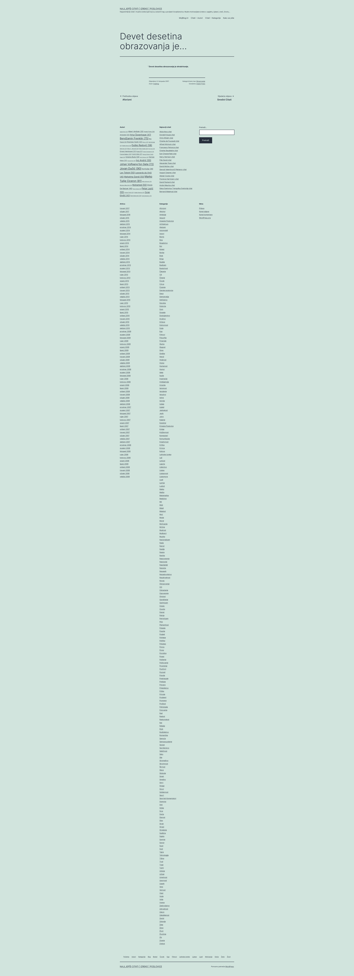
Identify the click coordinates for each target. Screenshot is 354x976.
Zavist (161, 918)
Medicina (162, 499)
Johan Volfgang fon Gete (137, 164)
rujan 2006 (124, 455)
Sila (160, 757)
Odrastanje (163, 590)
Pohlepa (162, 638)
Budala (162, 262)
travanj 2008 (125, 395)
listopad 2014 (125, 234)
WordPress (229, 967)
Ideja (161, 372)
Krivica (162, 448)
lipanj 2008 (124, 388)
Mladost (162, 511)
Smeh (161, 776)
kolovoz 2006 (125, 458)
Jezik (161, 413)
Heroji (161, 357)
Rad (161, 713)
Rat (160, 723)
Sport (161, 795)
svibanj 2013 (125, 287)
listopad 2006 (125, 451)
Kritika (161, 445)
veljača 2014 (125, 259)
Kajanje (162, 420)
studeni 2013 (125, 268)
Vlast (161, 893)
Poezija (162, 631)
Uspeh (161, 884)
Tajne (161, 852)
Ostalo (162, 606)
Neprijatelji (163, 565)
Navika (162, 555)
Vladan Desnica (139, 192)
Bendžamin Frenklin (134, 138)
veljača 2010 (124, 325)
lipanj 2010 (124, 312)
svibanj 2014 (125, 249)
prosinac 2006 (125, 445)
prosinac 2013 (125, 265)
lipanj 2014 (124, 246)
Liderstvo (163, 467)
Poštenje (162, 660)
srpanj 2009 (124, 347)
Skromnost (163, 764)
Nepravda (163, 562)
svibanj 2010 (125, 316)
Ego (161, 331)
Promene (162, 701)
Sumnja (162, 840)
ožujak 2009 (124, 360)
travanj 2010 (125, 319)
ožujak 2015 (124, 218)
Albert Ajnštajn (136, 131)
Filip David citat (165, 160)
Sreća (161, 814)
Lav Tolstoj (127, 172)
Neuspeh (162, 571)
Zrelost (162, 944)
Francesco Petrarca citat (169, 147)
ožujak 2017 (124, 211)
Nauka (161, 552)
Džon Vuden (143, 148)
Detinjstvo (163, 300)
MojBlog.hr (183, 18)
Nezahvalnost (164, 578)
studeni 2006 (125, 448)
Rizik (161, 729)
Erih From (151, 148)
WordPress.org (205, 218)
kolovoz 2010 (125, 306)
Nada (161, 543)
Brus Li (145, 142)
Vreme (162, 903)
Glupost (162, 347)
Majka (161, 489)
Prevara (162, 685)
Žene (161, 928)
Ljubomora (163, 477)
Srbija (161, 808)
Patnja (161, 615)
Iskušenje (163, 391)
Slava (161, 770)
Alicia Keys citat (165, 132)
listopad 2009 (125, 338)
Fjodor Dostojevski (148, 151)
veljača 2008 (125, 401)
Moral (161, 521)
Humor (162, 369)
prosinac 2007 (125, 407)
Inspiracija (163, 379)
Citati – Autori (197, 18)
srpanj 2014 (124, 243)
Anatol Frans (200, 84)
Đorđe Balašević (147, 195)
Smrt (161, 783)
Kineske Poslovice (166, 426)
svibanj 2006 (125, 467)
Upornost (163, 880)
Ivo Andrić (143, 160)
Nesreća (162, 568)
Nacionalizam (164, 540)
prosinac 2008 (125, 369)
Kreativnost (164, 442)
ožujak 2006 (124, 473)
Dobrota (162, 306)
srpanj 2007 (124, 423)
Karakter (162, 423)
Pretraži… (203, 127)
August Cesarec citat (167, 173)
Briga (161, 259)
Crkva (161, 284)
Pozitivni (162, 669)
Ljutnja (162, 483)
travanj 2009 (125, 357)
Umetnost (163, 877)
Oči (160, 587)
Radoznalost (164, 720)
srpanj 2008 (124, 385)
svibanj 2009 (125, 354)
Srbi (161, 805)
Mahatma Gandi (134, 176)
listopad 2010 (125, 300)
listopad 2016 (125, 215)
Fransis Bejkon (125, 154)
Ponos (161, 647)
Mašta (161, 492)
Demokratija (164, 297)
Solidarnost (163, 792)
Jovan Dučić (130, 168)
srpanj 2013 (124, 281)
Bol (160, 246)
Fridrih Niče (137, 154)
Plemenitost (164, 625)
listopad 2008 (125, 376)
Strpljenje (163, 830)
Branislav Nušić (134, 142)
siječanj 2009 (125, 366)
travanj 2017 (124, 208)
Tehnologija (164, 855)
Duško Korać (126, 145)
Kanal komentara (205, 215)
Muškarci (162, 533)
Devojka (162, 303)
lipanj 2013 (124, 284)
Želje (161, 925)
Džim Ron (123, 148)
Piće (161, 622)
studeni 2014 (125, 230)
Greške (162, 354)
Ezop (139, 151)
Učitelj (161, 874)
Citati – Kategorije (213, 18)
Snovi (161, 789)
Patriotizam (163, 619)
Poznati (162, 672)
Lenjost (162, 461)
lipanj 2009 (124, 350)
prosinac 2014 (125, 227)
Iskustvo (162, 395)
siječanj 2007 (125, 442)
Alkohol (162, 211)
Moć (161, 514)
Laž (160, 458)
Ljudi (161, 480)
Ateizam (162, 227)
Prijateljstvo (164, 688)
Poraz (161, 650)
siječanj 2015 (125, 224)
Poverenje (163, 666)
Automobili (163, 230)
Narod (161, 546)
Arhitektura (163, 224)
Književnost (164, 432)
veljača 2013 (124, 297)
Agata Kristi (124, 131)
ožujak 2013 (124, 294)
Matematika (164, 495)
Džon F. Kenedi (133, 148)
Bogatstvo (163, 243)
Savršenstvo (164, 748)
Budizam (162, 265)
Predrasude (163, 679)
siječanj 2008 (125, 404)
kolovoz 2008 (125, 382)
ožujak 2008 (124, 398)
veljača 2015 (124, 221)
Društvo (162, 319)
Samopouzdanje (165, 742)
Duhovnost (163, 325)
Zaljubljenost (164, 915)
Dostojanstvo (164, 316)
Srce (161, 811)
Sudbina (162, 833)
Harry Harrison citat (167, 157)
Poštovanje (163, 663)
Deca (161, 294)
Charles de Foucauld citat (169, 141)
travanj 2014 (125, 253)
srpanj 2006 (124, 461)
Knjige (161, 429)
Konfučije (147, 169)
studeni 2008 (125, 372)
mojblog (156, 84)
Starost (162, 817)
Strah (161, 824)
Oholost (162, 596)
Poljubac (162, 644)
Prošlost (162, 704)
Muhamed (139, 185)
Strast (161, 827)
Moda (161, 518)
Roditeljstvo (164, 732)
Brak (161, 256)
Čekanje (162, 271)
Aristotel (125, 135)
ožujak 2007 (124, 436)
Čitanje (162, 278)
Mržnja (162, 527)
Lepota (162, 464)
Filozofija (162, 338)
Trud (161, 862)
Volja (161, 899)
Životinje (162, 934)
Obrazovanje (200, 81)
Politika (162, 641)
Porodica (162, 653)
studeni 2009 (125, 335)
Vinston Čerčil (129, 192)
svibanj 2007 (125, 429)
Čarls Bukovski (135, 195)
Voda (161, 896)
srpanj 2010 (124, 309)
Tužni (161, 868)
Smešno (162, 780)
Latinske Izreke (165, 455)
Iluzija (161, 376)
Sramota (162, 802)
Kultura (162, 451)
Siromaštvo (163, 761)
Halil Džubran (144, 157)
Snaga (161, 786)
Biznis (161, 237)
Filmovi (162, 335)
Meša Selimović (147, 181)
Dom (161, 309)
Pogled (162, 634)
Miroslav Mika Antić (126, 185)
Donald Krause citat (167, 135)
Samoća (162, 739)
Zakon (161, 912)
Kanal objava (204, 211)
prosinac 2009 (125, 331)
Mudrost (162, 530)
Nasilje (162, 549)
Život (161, 931)
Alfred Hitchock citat (167, 144)
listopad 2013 (125, 271)
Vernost (162, 890)
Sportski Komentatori (167, 798)
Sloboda (162, 773)
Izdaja (161, 404)
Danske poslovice (166, 290)
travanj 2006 (125, 470)
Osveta (162, 609)
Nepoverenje (164, 559)
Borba (161, 253)
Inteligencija (164, 382)
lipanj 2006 (124, 464)
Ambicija (162, 215)
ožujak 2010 (124, 322)
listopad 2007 (125, 413)
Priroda (162, 694)
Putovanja (163, 710)
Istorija (162, 401)
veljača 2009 (125, 363)
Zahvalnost (163, 909)
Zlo (160, 937)
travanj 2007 (125, 432)
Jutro (161, 417)
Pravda (162, 675)
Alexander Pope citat (167, 163)
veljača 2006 (125, 477)
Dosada (162, 312)
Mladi (161, 508)
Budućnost (163, 268)
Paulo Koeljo (137, 188)
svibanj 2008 (125, 391)
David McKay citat (166, 166)
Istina (161, 398)
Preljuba (162, 682)
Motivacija (163, 524)
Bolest (161, 249)
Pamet (161, 612)
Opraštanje (163, 600)
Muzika (162, 537)
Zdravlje (162, 921)
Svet (161, 849)
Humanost (163, 366)
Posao (161, 656)
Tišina (161, 858)
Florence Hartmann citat (169, 179)
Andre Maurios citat (167, 185)
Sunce (161, 843)
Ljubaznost (163, 473)
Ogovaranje (164, 593)
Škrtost (162, 767)
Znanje (162, 940)
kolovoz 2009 (125, 344)
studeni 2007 (125, 410)
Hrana (161, 363)
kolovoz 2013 (125, 278)
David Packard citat (167, 182)
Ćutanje (162, 287)
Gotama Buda (132, 157)
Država (162, 322)
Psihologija (163, 707)
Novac (162, 581)
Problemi (162, 697)
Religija (162, 726)
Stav (161, 820)
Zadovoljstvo (164, 906)
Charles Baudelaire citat (168, 151)
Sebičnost (163, 751)
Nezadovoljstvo (165, 574)
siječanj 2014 (125, 262)
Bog (161, 240)
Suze (161, 846)
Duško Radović (142, 145)
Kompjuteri (163, 436)
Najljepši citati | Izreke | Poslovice (141, 8)
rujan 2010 (124, 303)
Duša (161, 328)
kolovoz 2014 (125, 240)
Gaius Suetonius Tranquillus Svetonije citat (175, 188)
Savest (162, 745)
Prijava (201, 208)
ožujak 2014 (124, 256)
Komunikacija (164, 439)
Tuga (161, 865)
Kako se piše (228, 18)
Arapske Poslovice (166, 221)
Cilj (160, 275)
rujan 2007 (124, 417)
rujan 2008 (124, 379)
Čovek (161, 281)
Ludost (162, 486)
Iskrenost (163, 388)
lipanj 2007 (124, 426)
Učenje (162, 871)
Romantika (163, 735)
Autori (161, 234)
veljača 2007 (125, 439)
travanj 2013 (125, 290)
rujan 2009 (124, 341)
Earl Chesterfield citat (167, 154)
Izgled (161, 407)
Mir (160, 502)
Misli (161, 505)
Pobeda (162, 628)
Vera (161, 887)
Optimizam (163, 603)
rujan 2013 (124, 275)
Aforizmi (162, 208)
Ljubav (162, 470)
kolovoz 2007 (125, 420)
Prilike (161, 691)
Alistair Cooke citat (166, 176)
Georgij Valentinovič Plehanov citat (173, 169)
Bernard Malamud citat (168, 192)
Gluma (161, 344)
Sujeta (161, 836)
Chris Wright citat (166, 138)
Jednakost (163, 410)
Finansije (162, 341)
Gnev (161, 350)
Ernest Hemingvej (128, 151)
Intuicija (162, 385)
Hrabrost (162, 360)
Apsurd (162, 218)
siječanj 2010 (125, 328)
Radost (162, 716)
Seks (161, 754)
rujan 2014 (124, 237)
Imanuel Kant (131, 160)
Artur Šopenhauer (140, 134)
